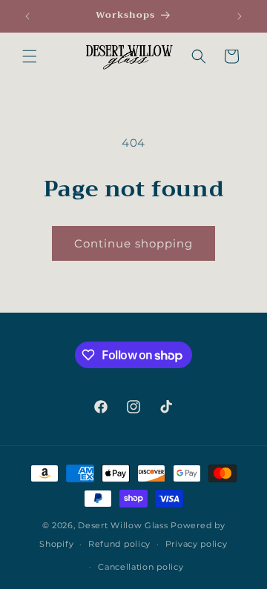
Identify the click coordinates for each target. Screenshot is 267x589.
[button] (29, 56)
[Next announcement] (239, 16)
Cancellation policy (140, 567)
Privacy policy (196, 544)
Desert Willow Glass (123, 525)
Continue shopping (133, 243)
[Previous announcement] (27, 16)
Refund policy (119, 544)
